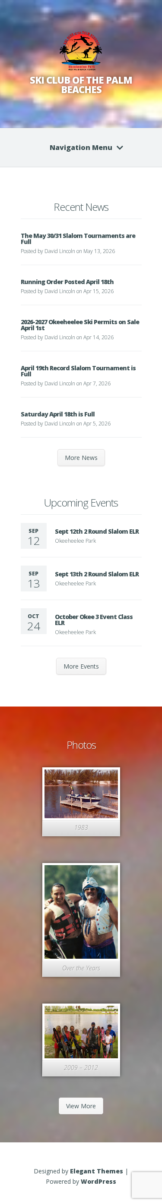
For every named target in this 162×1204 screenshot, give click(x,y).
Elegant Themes (96, 1171)
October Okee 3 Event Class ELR (94, 620)
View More (81, 1106)
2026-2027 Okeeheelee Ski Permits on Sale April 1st (80, 325)
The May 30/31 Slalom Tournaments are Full (78, 238)
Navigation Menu (81, 147)
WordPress (98, 1181)
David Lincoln (59, 251)
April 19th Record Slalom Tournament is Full (78, 371)
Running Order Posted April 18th (67, 282)
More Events (81, 666)
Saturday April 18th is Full (58, 414)
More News (81, 457)
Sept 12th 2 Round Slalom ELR (97, 531)
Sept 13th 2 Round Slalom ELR (97, 574)
